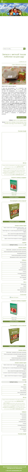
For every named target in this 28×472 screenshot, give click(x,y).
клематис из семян (6, 170)
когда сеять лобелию (11, 122)
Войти (25, 286)
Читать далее (21, 117)
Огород (24, 271)
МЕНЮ (5, 1)
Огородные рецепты (22, 273)
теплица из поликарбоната (9, 173)
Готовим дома (23, 267)
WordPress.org (23, 291)
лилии (18, 170)
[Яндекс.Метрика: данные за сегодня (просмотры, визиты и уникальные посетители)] (14, 297)
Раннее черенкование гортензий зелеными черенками (15, 251)
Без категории (23, 262)
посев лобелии (19, 122)
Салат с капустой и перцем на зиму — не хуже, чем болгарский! (18, 228)
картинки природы (21, 168)
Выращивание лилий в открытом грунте (18, 257)
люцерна (20, 170)
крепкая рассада (13, 170)
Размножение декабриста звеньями (19, 255)
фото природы (17, 174)
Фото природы (23, 277)
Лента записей (23, 287)
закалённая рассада (13, 168)
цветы (22, 174)
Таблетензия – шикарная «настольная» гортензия (16, 249)
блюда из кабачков (5, 165)
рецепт (13, 171)
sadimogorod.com (11, 468)
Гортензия (24, 265)
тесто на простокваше (8, 174)
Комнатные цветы (22, 269)
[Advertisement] (14, 147)
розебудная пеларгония (20, 171)
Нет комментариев (21, 120)
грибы (15, 166)
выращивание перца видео (15, 165)
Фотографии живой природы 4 (20, 233)
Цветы (14, 120)
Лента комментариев (21, 289)
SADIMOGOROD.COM (16, 470)
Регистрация (23, 284)
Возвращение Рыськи (21, 253)
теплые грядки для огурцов (20, 407)
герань (12, 166)
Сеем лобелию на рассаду (19, 64)
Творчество (23, 275)
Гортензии (24, 264)
